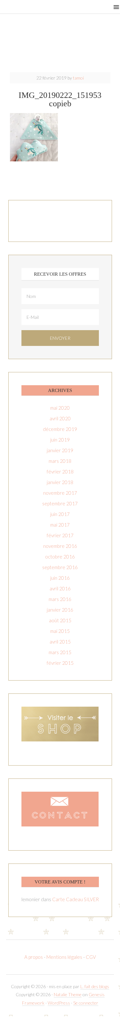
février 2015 (60, 663)
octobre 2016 (60, 556)
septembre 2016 (60, 567)
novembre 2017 (60, 493)
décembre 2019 (60, 429)
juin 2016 (60, 578)
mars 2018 (60, 461)
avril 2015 (60, 641)
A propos (34, 957)
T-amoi (60, 45)
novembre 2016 (60, 546)
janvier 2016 (60, 610)
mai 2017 (60, 525)
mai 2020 (60, 408)
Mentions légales (64, 957)
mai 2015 (60, 631)
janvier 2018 (60, 482)
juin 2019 (60, 440)
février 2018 (60, 471)
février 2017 (60, 535)
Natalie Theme (68, 994)
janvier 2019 (60, 450)
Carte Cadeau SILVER (75, 899)
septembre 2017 (60, 503)
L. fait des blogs (94, 986)
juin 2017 (60, 514)
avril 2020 (60, 418)
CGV (91, 957)
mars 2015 (60, 652)
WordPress (59, 1003)
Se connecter (85, 1003)
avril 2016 (60, 588)
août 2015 (60, 620)
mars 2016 (60, 599)
